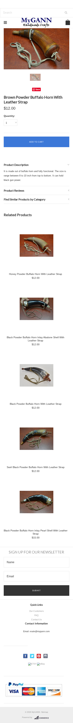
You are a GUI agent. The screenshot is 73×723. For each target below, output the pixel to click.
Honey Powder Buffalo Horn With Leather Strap (35, 274)
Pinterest (39, 656)
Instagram (45, 656)
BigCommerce (42, 717)
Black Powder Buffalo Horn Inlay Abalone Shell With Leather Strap (35, 339)
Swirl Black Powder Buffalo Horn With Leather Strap (35, 467)
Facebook (25, 656)
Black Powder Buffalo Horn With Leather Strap (35, 403)
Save (38, 89)
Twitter (32, 656)
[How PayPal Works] (33, 698)
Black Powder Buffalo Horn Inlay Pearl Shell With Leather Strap (36, 532)
